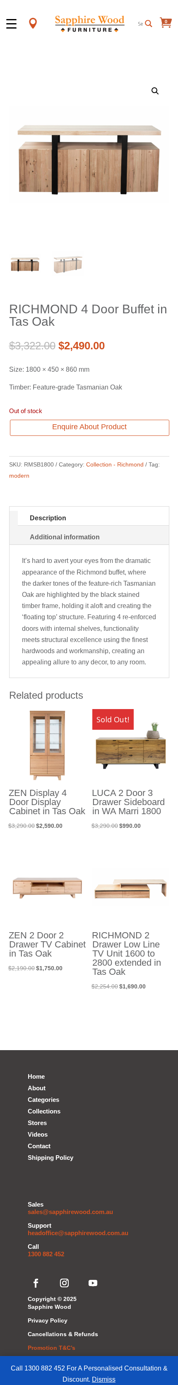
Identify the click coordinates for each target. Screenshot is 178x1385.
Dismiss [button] (103, 1379)
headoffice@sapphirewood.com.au (78, 1232)
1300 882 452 (46, 1254)
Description (48, 518)
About (37, 1088)
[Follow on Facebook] (36, 1283)
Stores (37, 1122)
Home (36, 1076)
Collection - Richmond (115, 464)
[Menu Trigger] (11, 23)
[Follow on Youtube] (93, 1283)
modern (19, 475)
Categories (43, 1099)
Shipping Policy (50, 1157)
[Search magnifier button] (148, 23)
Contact (39, 1145)
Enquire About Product (89, 427)
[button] (155, 91)
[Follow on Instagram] (64, 1283)
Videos (38, 1134)
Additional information (65, 537)
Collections (44, 1111)
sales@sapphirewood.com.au (70, 1211)
